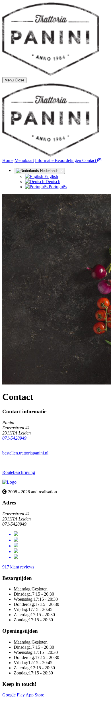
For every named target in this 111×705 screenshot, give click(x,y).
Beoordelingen (68, 160)
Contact (89, 160)
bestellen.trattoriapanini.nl (25, 452)
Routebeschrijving (18, 472)
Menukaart (24, 160)
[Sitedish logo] (9, 482)
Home (7, 160)
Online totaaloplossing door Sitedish (34, 700)
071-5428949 (14, 438)
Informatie (45, 160)
